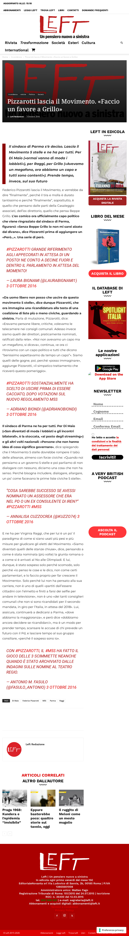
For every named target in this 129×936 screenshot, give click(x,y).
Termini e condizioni (64, 906)
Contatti (73, 10)
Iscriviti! (107, 457)
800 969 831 (49, 900)
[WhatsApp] (49, 132)
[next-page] (10, 834)
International (17, 50)
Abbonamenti (12, 10)
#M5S (50, 650)
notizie (23, 94)
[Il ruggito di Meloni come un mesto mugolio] (71, 798)
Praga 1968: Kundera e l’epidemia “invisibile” (12, 816)
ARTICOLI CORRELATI (43, 775)
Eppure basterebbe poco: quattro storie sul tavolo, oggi (42, 818)
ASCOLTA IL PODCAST (107, 532)
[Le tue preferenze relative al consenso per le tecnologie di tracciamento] (111, 930)
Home (5, 57)
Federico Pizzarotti (31, 700)
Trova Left (47, 10)
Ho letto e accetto (106, 443)
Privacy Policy (64, 910)
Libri (61, 10)
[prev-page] (4, 834)
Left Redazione (17, 116)
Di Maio (15, 700)
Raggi (61, 700)
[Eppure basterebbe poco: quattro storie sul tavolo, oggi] (43, 798)
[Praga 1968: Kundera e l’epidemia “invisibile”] (14, 798)
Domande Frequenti (95, 10)
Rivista (11, 43)
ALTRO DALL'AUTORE (43, 781)
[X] (37, 132)
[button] (122, 42)
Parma (53, 700)
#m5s (36, 506)
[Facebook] (26, 132)
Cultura (88, 43)
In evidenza (16, 57)
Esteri (73, 43)
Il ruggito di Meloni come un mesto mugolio (69, 816)
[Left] (64, 26)
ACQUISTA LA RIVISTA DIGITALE (107, 200)
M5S (44, 700)
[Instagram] (64, 915)
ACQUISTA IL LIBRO (107, 274)
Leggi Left (30, 10)
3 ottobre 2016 (21, 286)
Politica (32, 94)
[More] (60, 132)
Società (58, 43)
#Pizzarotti (18, 249)
